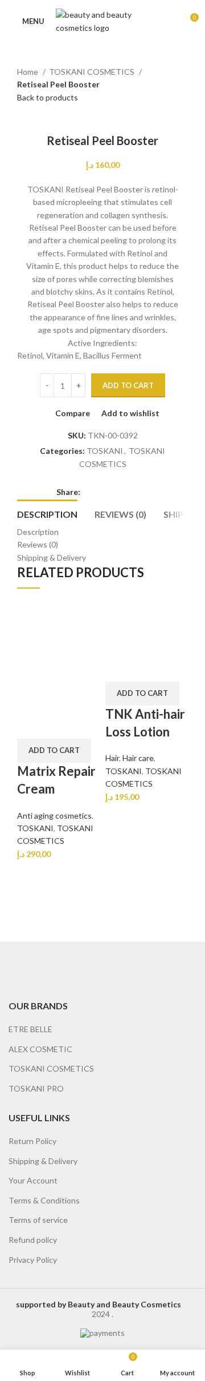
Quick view (61, 696)
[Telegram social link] (142, 492)
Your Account (33, 1180)
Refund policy (33, 1240)
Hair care (138, 758)
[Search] (170, 21)
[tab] (47, 513)
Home (28, 72)
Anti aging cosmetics (54, 815)
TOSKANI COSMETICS (92, 72)
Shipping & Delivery (43, 1161)
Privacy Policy (33, 1260)
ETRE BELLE (30, 1029)
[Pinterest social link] (115, 492)
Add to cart (128, 385)
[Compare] (31, 696)
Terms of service (38, 1220)
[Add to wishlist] (31, 724)
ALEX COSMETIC (40, 1049)
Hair (112, 758)
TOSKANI (105, 451)
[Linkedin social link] (129, 492)
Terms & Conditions (44, 1200)
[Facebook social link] (89, 492)
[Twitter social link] (102, 492)
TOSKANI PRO (36, 1088)
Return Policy (32, 1141)
